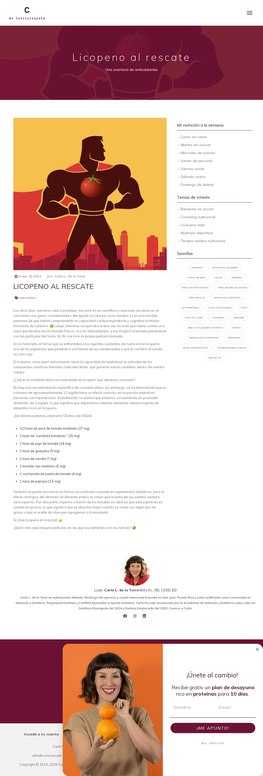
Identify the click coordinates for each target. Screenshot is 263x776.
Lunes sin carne (194, 137)
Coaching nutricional (198, 217)
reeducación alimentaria (203, 337)
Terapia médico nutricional (203, 241)
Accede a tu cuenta (41, 734)
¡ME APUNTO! (213, 728)
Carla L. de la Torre (70, 276)
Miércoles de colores (198, 152)
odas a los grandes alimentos (205, 327)
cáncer (218, 277)
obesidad (238, 317)
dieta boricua (197, 297)
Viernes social (192, 168)
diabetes (237, 277)
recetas (236, 327)
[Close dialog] (257, 649)
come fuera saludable (225, 267)
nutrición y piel (194, 317)
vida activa (214, 357)
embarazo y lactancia (227, 297)
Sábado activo (193, 176)
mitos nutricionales (219, 307)
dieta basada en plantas (232, 287)
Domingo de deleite (197, 184)
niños (244, 307)
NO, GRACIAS (213, 743)
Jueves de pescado (197, 160)
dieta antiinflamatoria (195, 287)
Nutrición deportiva (197, 233)
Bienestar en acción (197, 209)
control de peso (196, 277)
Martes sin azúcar (196, 145)
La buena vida (193, 225)
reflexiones (234, 337)
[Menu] (249, 12)
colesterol (197, 267)
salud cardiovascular (195, 347)
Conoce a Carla (180, 608)
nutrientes (28, 298)
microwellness (190, 307)
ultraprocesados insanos (231, 347)
